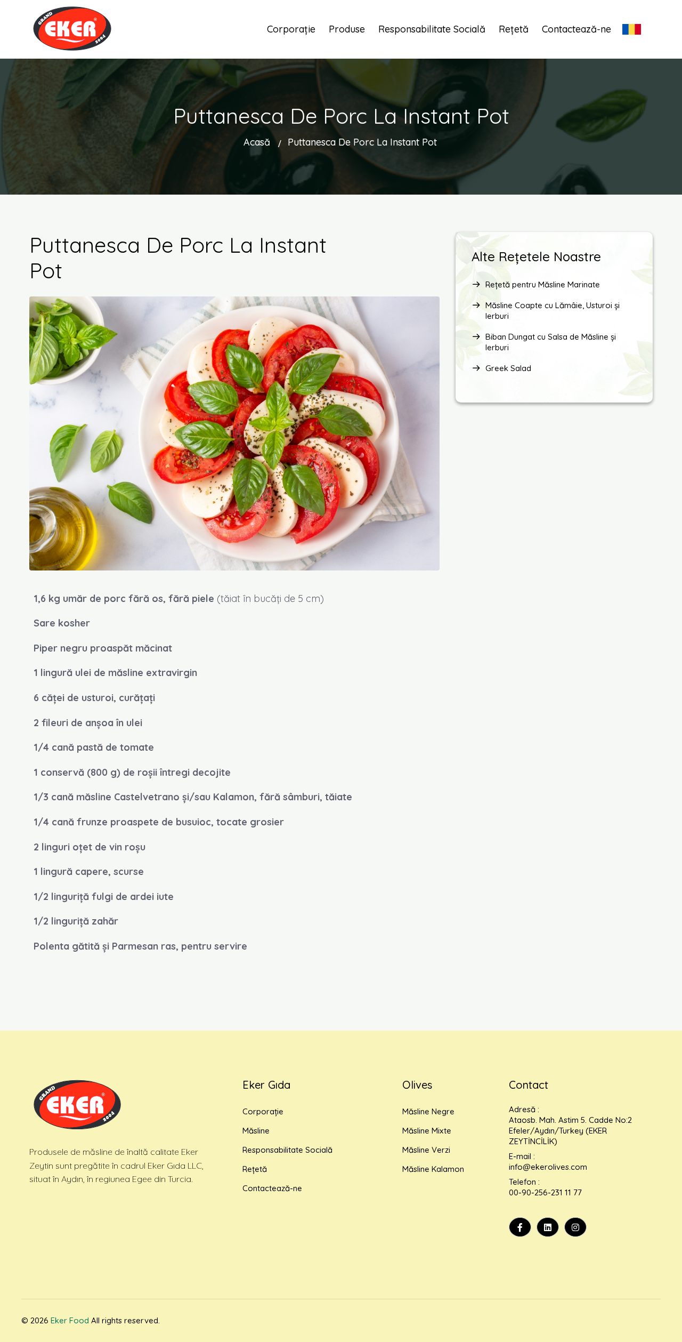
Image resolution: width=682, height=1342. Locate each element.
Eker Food (70, 1320)
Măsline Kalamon (433, 1169)
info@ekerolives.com (548, 1167)
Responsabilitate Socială (287, 1150)
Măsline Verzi (426, 1150)
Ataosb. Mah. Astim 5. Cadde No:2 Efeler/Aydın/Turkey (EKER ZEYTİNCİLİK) (570, 1130)
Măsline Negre (428, 1111)
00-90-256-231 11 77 (545, 1192)
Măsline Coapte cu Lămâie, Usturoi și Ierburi (552, 310)
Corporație (262, 1111)
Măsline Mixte (426, 1131)
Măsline (256, 1131)
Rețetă (254, 1169)
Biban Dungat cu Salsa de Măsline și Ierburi (550, 342)
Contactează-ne (272, 1188)
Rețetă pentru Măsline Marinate (542, 284)
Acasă (256, 142)
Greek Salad (508, 368)
